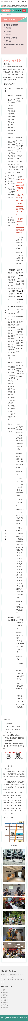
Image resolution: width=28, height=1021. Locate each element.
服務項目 (5, 997)
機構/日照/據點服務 (11, 25)
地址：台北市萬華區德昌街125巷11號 (12, 974)
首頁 (2, 1)
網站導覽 (6, 1)
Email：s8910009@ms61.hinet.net (11, 977)
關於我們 (5, 992)
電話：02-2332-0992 (8, 979)
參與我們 (5, 1007)
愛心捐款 (6, 10)
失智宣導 (8, 41)
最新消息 (5, 995)
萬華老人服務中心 (11, 38)
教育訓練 (8, 34)
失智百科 (5, 1000)
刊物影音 (5, 1002)
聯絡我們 (10, 1)
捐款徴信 (5, 1005)
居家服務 (8, 28)
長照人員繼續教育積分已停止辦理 (14, 45)
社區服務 (8, 31)
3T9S (4, 1019)
